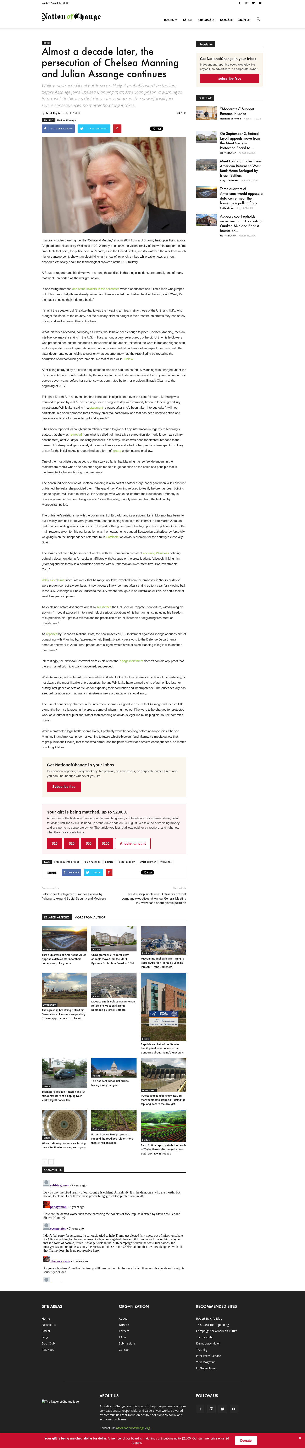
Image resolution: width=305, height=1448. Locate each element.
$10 (54, 843)
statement (96, 407)
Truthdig (201, 1350)
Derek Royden (53, 112)
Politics (46, 42)
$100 (105, 843)
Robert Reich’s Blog (209, 1318)
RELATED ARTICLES (57, 917)
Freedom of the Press (66, 861)
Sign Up (244, 20)
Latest (188, 20)
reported (51, 634)
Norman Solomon (230, 118)
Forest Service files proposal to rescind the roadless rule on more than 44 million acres (112, 1138)
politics (109, 861)
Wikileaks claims (53, 580)
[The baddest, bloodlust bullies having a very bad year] (114, 1068)
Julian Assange (92, 861)
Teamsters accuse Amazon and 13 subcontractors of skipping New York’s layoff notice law (63, 1096)
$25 (71, 843)
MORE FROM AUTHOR (89, 917)
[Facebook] (240, 3)
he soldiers (89, 289)
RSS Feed (48, 1350)
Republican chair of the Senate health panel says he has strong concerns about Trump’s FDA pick (162, 1048)
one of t (77, 289)
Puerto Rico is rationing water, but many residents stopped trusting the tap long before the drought (163, 1100)
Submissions (127, 1343)
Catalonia (112, 537)
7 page (124, 661)
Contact (124, 1350)
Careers (124, 1331)
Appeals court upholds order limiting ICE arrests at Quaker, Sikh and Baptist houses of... (241, 223)
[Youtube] (260, 3)
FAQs (122, 1337)
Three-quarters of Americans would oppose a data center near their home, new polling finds (64, 959)
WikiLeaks (166, 861)
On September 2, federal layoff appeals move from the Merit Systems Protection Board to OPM (112, 959)
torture (116, 450)
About (123, 1318)
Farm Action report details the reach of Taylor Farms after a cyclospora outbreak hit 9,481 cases (163, 1149)
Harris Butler (228, 152)
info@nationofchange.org (133, 1428)
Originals (206, 20)
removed (76, 434)
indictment (136, 661)
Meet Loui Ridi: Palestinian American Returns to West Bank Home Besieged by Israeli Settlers (113, 1005)
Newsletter (49, 1325)
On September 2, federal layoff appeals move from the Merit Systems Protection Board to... (240, 140)
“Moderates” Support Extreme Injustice (237, 111)
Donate (226, 20)
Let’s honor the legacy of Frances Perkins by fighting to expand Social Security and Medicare (74, 896)
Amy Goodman (229, 180)
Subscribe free (63, 786)
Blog (45, 1337)
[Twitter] (253, 3)
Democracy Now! (208, 1343)
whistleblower (148, 861)
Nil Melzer (104, 607)
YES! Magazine (206, 1362)
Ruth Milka (227, 207)
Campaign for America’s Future (217, 1331)
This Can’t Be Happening (212, 1325)
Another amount (133, 843)
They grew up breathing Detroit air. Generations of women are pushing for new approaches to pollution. (63, 1014)
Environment (49, 949)
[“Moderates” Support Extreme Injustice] (206, 113)
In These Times (206, 1368)
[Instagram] (246, 3)
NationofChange (66, 120)
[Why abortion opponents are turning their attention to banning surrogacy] (64, 1125)
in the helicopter (108, 289)
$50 (89, 843)
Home (46, 1318)
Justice (96, 949)
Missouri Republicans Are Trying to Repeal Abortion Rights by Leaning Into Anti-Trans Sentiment (162, 962)
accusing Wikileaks (156, 553)
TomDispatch (205, 1337)
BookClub (48, 1343)
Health (145, 1039)
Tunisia (128, 359)
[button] (258, 19)
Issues (169, 20)
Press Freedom (126, 861)
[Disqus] (114, 1230)
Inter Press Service (208, 1356)
